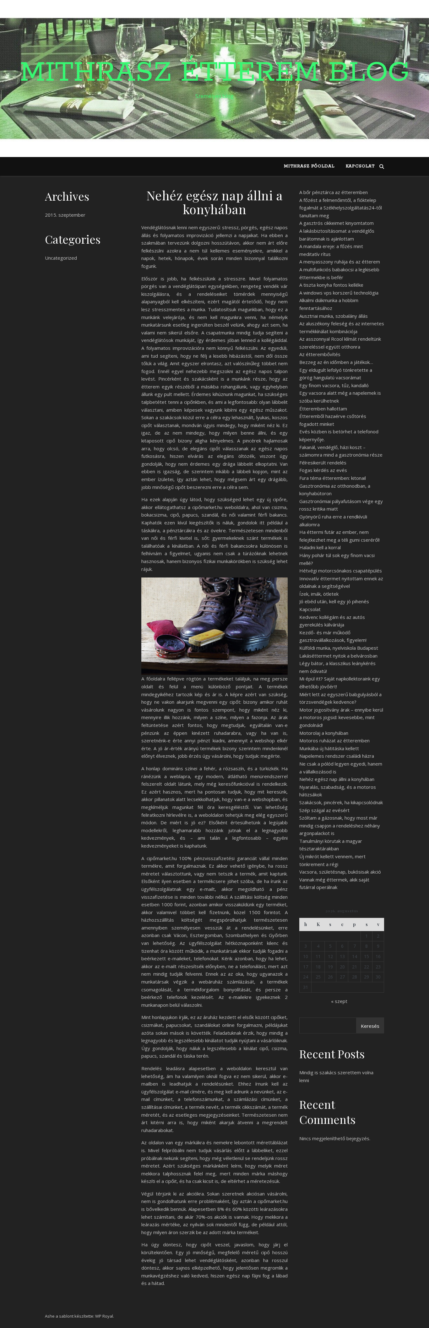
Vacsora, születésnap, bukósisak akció (340, 872)
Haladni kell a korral (320, 547)
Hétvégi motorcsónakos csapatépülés (340, 570)
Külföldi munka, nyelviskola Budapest (338, 648)
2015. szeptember (65, 215)
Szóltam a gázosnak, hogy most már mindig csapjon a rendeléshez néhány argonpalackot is (339, 825)
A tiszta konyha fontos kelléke (331, 285)
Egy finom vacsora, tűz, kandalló (334, 385)
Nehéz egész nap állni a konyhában (336, 779)
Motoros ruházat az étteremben (334, 740)
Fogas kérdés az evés (323, 470)
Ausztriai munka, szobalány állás (333, 316)
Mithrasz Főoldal (309, 166)
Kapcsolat (360, 166)
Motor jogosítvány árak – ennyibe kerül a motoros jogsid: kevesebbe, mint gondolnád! (341, 717)
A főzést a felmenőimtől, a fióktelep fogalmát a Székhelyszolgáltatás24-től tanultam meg (340, 208)
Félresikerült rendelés (322, 462)
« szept (339, 1001)
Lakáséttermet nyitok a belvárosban (338, 656)
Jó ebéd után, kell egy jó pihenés (334, 601)
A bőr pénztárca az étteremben (333, 192)
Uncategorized (61, 258)
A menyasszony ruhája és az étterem (339, 261)
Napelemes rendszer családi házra (336, 756)
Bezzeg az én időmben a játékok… (336, 362)
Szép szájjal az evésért (324, 810)
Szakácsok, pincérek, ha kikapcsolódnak (341, 802)
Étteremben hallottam (323, 408)
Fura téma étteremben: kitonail (332, 478)
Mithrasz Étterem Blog (215, 73)
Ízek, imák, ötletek (319, 594)
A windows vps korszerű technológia (338, 293)
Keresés (370, 1026)
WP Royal (104, 1316)
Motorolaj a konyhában (323, 733)
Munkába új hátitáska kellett (329, 748)
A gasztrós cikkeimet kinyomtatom (336, 223)
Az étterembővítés (319, 354)
